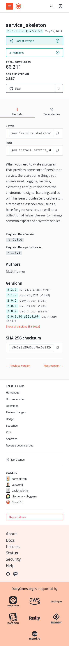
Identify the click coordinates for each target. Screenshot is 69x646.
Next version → (53, 365)
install (9, 143)
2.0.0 (12, 311)
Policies (13, 546)
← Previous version (18, 365)
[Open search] (51, 6)
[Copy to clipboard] (57, 133)
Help (10, 565)
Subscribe (12, 425)
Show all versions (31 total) (23, 326)
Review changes (16, 412)
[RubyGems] (18, 6)
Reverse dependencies (19, 445)
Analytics (11, 439)
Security (13, 559)
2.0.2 (12, 300)
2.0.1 (12, 306)
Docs (10, 540)
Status (12, 553)
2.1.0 (12, 295)
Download (12, 405)
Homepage (13, 392)
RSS (8, 432)
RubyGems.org (23, 588)
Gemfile (10, 126)
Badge (10, 419)
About (11, 534)
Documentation (15, 399)
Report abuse (17, 517)
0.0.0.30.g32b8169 (23, 316)
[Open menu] (9, 6)
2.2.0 (12, 290)
